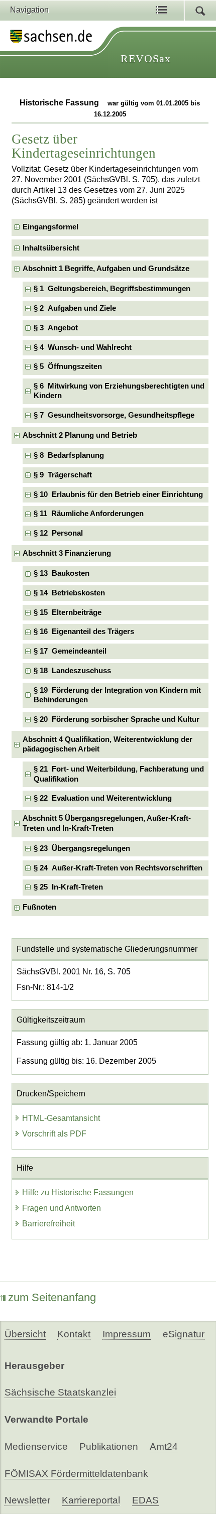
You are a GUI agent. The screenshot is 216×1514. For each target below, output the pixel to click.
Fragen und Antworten (61, 1208)
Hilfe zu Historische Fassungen (78, 1192)
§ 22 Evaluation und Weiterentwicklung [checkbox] (103, 798)
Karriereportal (91, 1500)
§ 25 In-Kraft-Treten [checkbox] (68, 887)
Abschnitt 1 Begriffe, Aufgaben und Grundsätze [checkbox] (106, 269)
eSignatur (183, 1334)
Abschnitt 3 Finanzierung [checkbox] (67, 553)
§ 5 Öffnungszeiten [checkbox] (68, 366)
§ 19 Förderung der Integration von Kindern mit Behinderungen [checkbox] (117, 695)
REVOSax (146, 58)
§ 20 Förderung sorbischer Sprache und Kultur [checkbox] (116, 719)
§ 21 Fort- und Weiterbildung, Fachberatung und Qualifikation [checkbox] (119, 774)
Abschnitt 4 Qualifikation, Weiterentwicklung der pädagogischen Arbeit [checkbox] (107, 744)
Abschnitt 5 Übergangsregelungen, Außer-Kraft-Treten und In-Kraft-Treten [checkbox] (107, 823)
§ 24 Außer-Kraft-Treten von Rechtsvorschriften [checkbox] (118, 868)
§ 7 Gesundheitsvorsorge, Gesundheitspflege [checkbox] (114, 415)
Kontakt (73, 1334)
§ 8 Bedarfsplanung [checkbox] (69, 455)
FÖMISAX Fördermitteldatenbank (76, 1473)
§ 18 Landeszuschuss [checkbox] (72, 671)
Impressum (126, 1334)
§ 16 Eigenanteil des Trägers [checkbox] (84, 631)
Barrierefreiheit (48, 1223)
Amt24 (164, 1446)
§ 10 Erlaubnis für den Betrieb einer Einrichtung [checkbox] (118, 494)
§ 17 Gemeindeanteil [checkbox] (70, 651)
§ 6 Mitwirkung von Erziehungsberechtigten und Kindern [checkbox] (119, 391)
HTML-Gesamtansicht (61, 1118)
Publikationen (108, 1446)
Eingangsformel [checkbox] (50, 227)
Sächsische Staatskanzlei (60, 1392)
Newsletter (27, 1500)
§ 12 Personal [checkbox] (58, 533)
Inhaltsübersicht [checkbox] (51, 248)
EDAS (145, 1500)
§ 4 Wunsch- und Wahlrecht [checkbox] (83, 347)
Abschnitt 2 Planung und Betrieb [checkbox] (80, 435)
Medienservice (36, 1446)
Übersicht (25, 1334)
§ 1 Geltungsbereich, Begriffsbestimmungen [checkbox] (112, 289)
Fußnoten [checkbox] (39, 907)
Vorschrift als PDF (54, 1133)
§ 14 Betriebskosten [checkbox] (69, 593)
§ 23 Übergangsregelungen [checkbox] (82, 848)
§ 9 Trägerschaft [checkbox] (63, 475)
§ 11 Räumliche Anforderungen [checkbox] (89, 514)
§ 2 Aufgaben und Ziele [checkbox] (75, 308)
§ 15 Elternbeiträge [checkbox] (67, 612)
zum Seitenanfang (52, 1297)
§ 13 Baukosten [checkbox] (61, 573)
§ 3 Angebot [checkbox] (56, 328)
